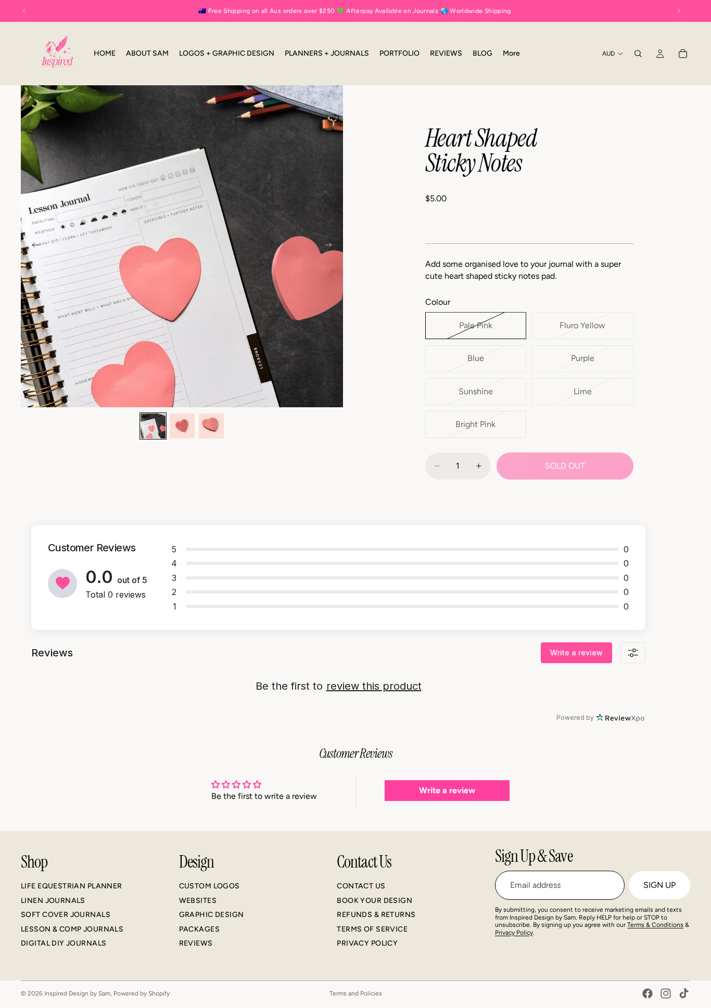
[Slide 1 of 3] (153, 425)
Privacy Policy (367, 943)
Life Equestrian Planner (71, 886)
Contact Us (361, 886)
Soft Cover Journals (65, 914)
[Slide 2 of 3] (182, 425)
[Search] (638, 53)
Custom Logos (209, 886)
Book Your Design (374, 900)
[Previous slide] (32, 246)
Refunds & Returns (376, 914)
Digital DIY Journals (63, 943)
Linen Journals (53, 900)
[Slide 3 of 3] (211, 425)
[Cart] (682, 53)
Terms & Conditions (655, 924)
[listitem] (511, 54)
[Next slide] (331, 246)
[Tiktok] (684, 993)
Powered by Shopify (141, 993)
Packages (199, 929)
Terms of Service (372, 929)
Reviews (196, 943)
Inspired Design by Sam (77, 993)
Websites (198, 900)
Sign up (659, 885)
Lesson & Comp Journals (72, 929)
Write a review (576, 652)
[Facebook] (647, 993)
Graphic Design (211, 914)
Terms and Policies (355, 993)
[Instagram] (665, 993)
